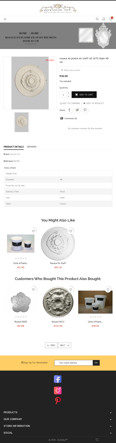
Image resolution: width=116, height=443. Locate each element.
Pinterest (85, 110)
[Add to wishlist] (18, 257)
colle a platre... (20, 263)
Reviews (32, 146)
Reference (8, 161)
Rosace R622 (58, 321)
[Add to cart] (12, 257)
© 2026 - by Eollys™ (58, 439)
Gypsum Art (15, 154)
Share (69, 110)
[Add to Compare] (23, 257)
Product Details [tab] (14, 146)
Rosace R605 (20, 321)
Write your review (70, 70)
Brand (6, 154)
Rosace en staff (58, 263)
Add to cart (84, 94)
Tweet (77, 110)
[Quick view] (28, 257)
